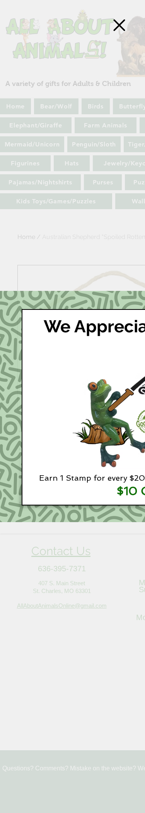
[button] (119, 25)
